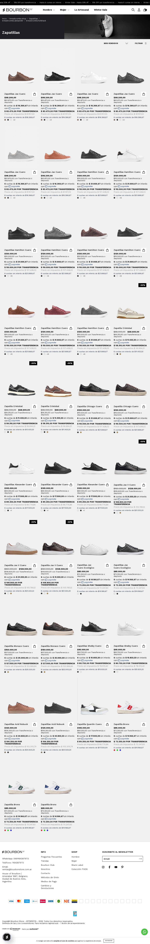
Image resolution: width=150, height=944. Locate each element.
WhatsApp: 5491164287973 (15, 858)
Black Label (77, 865)
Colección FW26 (79, 869)
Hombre (47, 10)
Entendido (108, 940)
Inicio (4, 19)
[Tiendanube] (11, 935)
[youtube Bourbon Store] (116, 867)
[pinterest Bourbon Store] (122, 867)
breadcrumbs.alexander (12, 21)
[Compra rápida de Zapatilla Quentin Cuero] (107, 724)
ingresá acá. (53, 929)
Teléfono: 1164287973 (13, 862)
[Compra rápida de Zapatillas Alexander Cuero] (34, 484)
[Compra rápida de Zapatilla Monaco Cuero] (34, 646)
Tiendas (45, 861)
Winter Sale (100, 10)
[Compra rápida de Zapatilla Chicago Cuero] (107, 406)
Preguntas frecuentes (51, 857)
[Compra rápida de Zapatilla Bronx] (143, 724)
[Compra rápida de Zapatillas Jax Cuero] (34, 94)
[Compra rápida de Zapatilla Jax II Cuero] (143, 485)
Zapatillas (33, 19)
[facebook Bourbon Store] (110, 867)
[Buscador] (133, 10)
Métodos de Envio (50, 877)
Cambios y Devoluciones (47, 886)
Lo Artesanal (82, 10)
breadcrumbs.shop (18, 19)
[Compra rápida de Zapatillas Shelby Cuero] (107, 646)
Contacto (45, 873)
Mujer (63, 10)
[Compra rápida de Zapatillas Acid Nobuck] (34, 724)
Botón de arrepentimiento (73, 929)
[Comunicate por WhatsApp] (144, 932)
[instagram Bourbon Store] (103, 867)
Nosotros (45, 869)
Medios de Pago (49, 881)
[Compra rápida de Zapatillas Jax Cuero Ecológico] (107, 565)
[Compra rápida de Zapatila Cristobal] (143, 328)
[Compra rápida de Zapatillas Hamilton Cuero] (107, 172)
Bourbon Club (47, 865)
